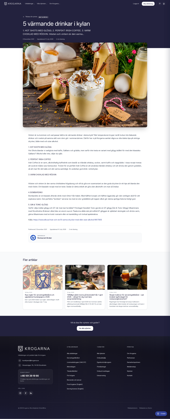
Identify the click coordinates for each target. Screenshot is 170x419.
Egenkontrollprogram (104, 362)
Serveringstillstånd (73, 358)
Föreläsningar (101, 367)
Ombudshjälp (101, 358)
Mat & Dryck (43, 17)
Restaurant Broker (44, 238)
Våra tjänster (41, 4)
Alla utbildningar (72, 353)
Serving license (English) (75, 389)
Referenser (131, 358)
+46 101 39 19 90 (29, 375)
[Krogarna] (12, 3)
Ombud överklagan (103, 371)
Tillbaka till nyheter (31, 17)
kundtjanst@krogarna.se (30, 360)
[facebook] (25, 393)
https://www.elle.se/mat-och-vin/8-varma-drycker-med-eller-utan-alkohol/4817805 (67, 220)
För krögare (71, 375)
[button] (161, 413)
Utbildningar (29, 4)
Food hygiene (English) (75, 384)
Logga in (136, 4)
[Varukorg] (164, 3)
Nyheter (130, 371)
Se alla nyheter (85, 328)
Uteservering (101, 375)
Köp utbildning (148, 4)
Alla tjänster (101, 353)
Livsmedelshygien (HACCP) (76, 362)
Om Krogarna (54, 4)
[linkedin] (31, 393)
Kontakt (129, 375)
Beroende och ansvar (74, 380)
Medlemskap (131, 367)
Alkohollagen (71, 367)
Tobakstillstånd (72, 371)
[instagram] (20, 393)
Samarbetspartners (133, 362)
